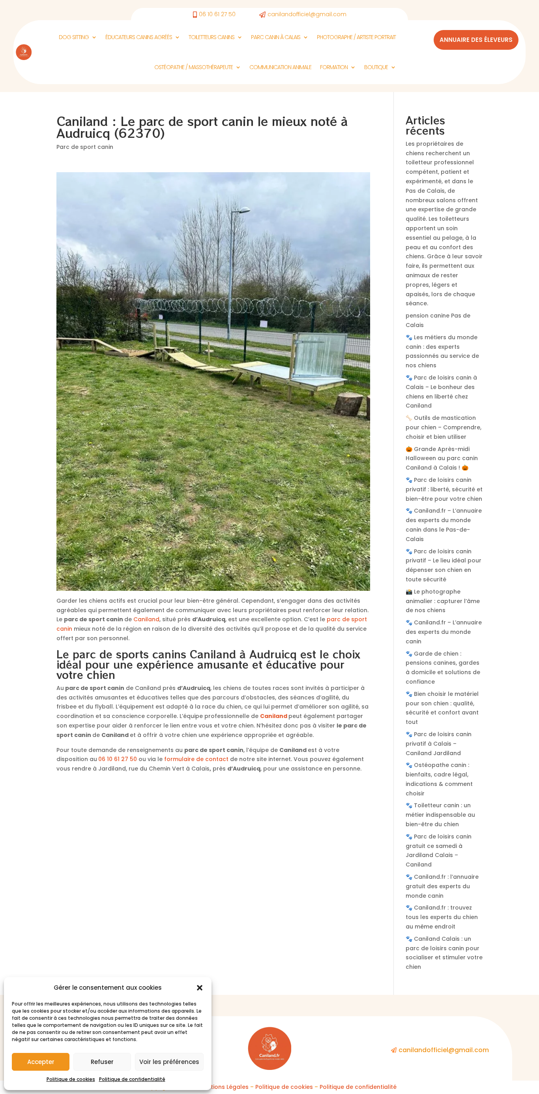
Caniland (146, 619)
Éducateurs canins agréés (138, 37)
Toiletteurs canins (211, 37)
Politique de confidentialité (132, 1079)
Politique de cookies (71, 1079)
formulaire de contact (196, 759)
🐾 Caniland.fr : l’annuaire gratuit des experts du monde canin (442, 886)
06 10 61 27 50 (117, 759)
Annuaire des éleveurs (476, 40)
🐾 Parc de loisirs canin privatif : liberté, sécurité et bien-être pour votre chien (444, 489)
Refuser (102, 1062)
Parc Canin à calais (275, 37)
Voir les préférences (169, 1062)
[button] (200, 988)
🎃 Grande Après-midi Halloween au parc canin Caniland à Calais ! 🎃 (442, 458)
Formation (334, 67)
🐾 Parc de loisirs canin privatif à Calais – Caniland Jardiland (439, 743)
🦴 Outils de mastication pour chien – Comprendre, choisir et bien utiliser (443, 427)
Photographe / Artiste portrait (356, 37)
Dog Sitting (74, 37)
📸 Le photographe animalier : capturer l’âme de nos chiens (443, 601)
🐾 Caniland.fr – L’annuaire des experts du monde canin (444, 631)
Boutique (376, 67)
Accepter (40, 1062)
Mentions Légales (224, 1087)
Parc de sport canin (84, 147)
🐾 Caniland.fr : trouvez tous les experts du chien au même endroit (442, 917)
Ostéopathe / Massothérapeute (193, 67)
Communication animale (280, 67)
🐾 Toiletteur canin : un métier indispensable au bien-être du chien (440, 814)
